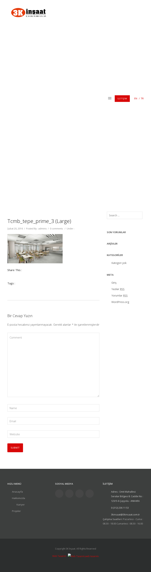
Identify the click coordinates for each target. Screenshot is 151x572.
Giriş (114, 282)
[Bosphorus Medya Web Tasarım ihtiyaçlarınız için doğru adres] (83, 556)
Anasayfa (17, 491)
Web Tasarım (59, 556)
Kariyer (21, 504)
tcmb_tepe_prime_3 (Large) (39, 220)
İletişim (122, 98)
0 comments (56, 228)
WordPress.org (120, 302)
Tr (142, 98)
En (136, 98)
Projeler (16, 511)
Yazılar (117, 289)
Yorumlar (119, 295)
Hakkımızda (18, 498)
